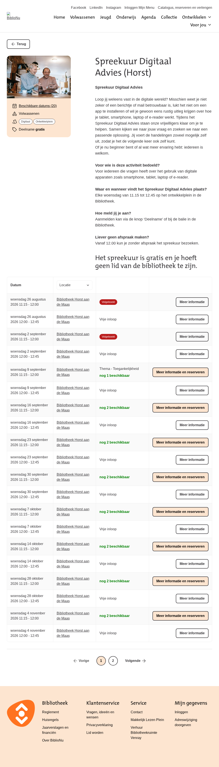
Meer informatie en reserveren (180, 372)
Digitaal (25, 121)
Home (59, 17)
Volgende (133, 661)
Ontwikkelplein (44, 121)
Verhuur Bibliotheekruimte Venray (144, 733)
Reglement (50, 712)
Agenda (148, 17)
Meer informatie (192, 302)
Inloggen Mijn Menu (139, 7)
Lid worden (94, 732)
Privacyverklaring (99, 725)
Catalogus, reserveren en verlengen (185, 7)
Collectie (169, 17)
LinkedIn (96, 7)
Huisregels (50, 720)
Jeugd (105, 17)
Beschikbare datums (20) (38, 106)
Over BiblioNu (53, 740)
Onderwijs (126, 17)
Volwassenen (82, 17)
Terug (21, 44)
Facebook (78, 7)
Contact (136, 712)
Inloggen (181, 712)
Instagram (113, 7)
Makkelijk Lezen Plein (147, 720)
